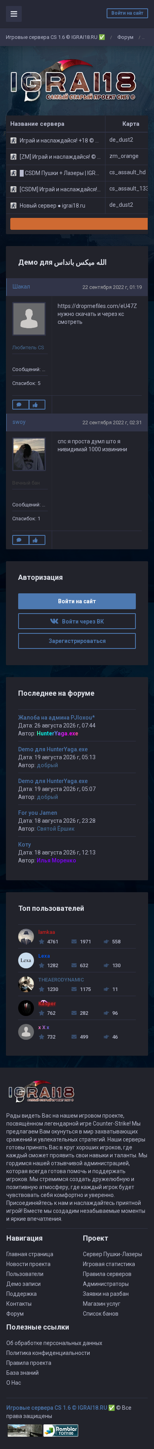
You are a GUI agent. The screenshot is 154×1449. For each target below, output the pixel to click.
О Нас (13, 1383)
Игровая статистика (109, 1264)
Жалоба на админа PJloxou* (56, 717)
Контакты (19, 1304)
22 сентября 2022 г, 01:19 (112, 287)
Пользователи (24, 1274)
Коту (24, 844)
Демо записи (23, 1284)
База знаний (22, 1373)
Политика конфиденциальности (48, 1353)
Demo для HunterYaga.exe (53, 749)
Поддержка (21, 1294)
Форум (125, 37)
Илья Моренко (56, 860)
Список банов (100, 1313)
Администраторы (106, 1284)
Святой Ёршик (56, 829)
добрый (47, 765)
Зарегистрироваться (77, 641)
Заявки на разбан (106, 1294)
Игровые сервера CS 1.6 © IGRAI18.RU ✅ (55, 37)
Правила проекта (28, 1363)
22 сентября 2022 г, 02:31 (112, 422)
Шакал (21, 286)
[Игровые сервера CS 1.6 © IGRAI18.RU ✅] (72, 81)
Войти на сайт (127, 13)
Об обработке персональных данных (54, 1343)
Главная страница (29, 1254)
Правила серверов (107, 1274)
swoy (19, 422)
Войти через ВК (81, 621)
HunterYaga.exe (57, 733)
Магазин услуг (101, 1304)
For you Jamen (37, 813)
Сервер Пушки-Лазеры (112, 1254)
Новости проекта (28, 1264)
